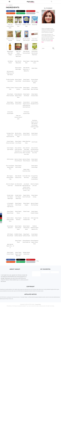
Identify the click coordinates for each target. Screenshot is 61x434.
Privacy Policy (38, 304)
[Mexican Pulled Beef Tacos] (36, 275)
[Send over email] (1, 220)
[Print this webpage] (1, 222)
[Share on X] (1, 216)
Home (7, 5)
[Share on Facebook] (1, 214)
